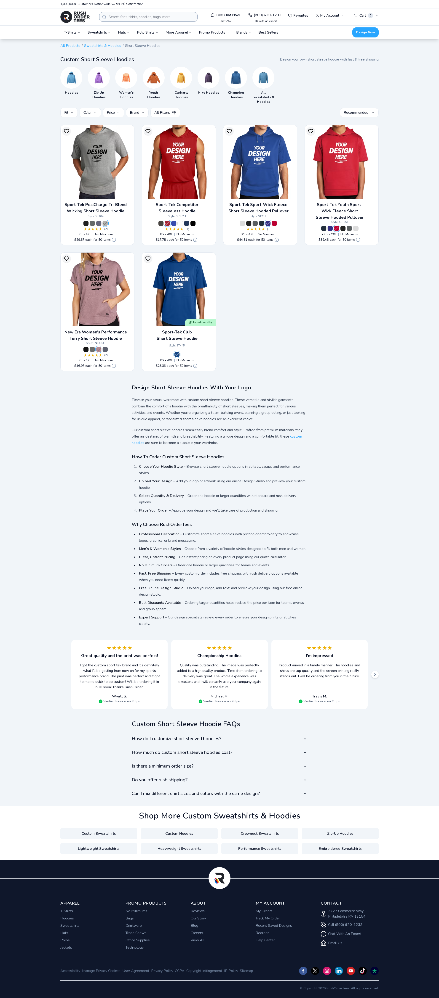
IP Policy (231, 970)
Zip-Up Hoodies (340, 833)
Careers (197, 932)
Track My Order (268, 918)
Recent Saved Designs (274, 925)
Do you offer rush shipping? (159, 780)
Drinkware (134, 925)
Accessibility (70, 970)
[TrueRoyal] (177, 354)
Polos (65, 940)
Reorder (262, 932)
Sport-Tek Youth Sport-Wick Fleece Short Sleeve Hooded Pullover (340, 211)
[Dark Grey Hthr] (92, 223)
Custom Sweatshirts (99, 833)
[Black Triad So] (86, 223)
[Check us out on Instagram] (327, 971)
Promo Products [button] (212, 32)
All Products (70, 45)
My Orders (264, 911)
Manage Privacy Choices (101, 970)
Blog (194, 925)
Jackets (66, 947)
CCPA (180, 970)
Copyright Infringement (204, 970)
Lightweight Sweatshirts (99, 848)
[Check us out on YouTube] (351, 971)
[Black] (193, 223)
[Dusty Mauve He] (99, 349)
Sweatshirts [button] (97, 32)
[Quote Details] (114, 240)
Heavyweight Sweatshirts (179, 848)
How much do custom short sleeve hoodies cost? (182, 752)
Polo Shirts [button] (146, 32)
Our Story (198, 918)
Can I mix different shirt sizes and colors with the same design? (196, 793)
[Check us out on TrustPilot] (374, 971)
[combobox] (148, 17)
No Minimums (136, 911)
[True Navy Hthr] (99, 223)
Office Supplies (138, 940)
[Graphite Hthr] (92, 349)
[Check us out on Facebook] (303, 971)
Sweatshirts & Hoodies (102, 45)
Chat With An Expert (344, 933)
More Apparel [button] (177, 32)
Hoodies (67, 918)
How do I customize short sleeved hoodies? (176, 739)
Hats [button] (122, 32)
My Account (329, 15)
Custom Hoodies (179, 833)
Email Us (335, 942)
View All (197, 940)
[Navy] (261, 223)
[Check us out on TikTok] (363, 971)
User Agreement (135, 970)
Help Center (265, 940)
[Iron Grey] (161, 223)
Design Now (365, 32)
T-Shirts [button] (70, 32)
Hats (64, 932)
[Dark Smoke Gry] (255, 223)
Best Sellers (268, 32)
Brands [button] (241, 32)
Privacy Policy (162, 970)
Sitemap (246, 970)
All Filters (162, 112)
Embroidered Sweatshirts (340, 848)
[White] (180, 223)
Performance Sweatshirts (259, 848)
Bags (130, 918)
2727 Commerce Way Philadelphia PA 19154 (347, 913)
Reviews (198, 911)
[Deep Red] (167, 223)
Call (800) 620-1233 (345, 924)
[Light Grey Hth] (105, 223)
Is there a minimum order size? (162, 766)
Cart (365, 15)
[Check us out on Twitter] (315, 971)
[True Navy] (186, 223)
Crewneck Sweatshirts (260, 833)
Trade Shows (136, 932)
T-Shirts (66, 911)
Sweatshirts (70, 925)
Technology (135, 947)
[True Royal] (174, 223)
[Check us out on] (339, 971)
